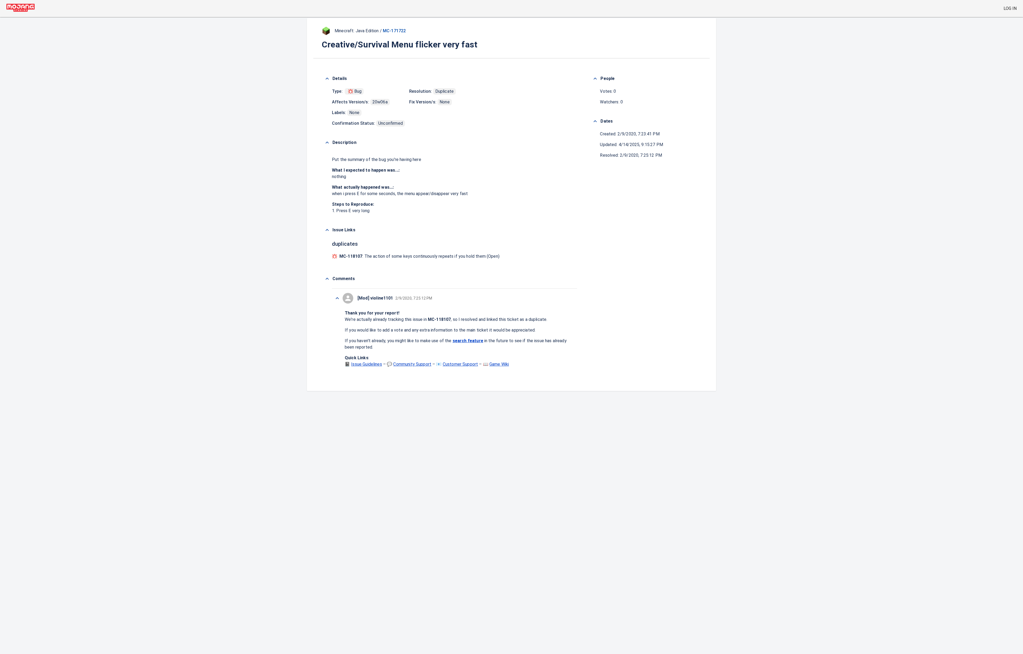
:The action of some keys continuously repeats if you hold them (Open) (419, 256)
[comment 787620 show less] (337, 298)
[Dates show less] (595, 121)
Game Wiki (499, 364)
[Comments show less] (327, 278)
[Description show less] (327, 142)
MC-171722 (394, 30)
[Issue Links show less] (327, 230)
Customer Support (460, 364)
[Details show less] (327, 78)
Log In (1010, 8)
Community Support (412, 364)
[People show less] (595, 78)
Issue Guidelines (366, 364)
